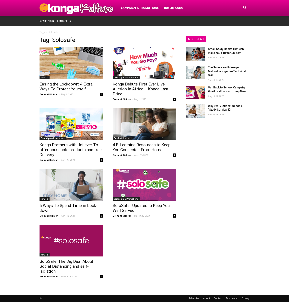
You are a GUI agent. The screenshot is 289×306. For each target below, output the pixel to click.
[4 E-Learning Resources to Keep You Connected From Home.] (144, 124)
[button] (244, 8)
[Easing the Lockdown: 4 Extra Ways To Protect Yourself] (71, 63)
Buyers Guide (173, 8)
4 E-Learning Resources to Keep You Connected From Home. (141, 147)
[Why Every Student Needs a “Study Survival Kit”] (195, 111)
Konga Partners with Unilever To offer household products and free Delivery (71, 149)
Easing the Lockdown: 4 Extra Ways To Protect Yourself (66, 86)
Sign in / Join (47, 20)
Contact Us (64, 20)
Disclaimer (232, 298)
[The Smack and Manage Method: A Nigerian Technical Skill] (195, 72)
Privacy (245, 298)
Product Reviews (122, 138)
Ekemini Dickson (49, 94)
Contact (218, 298)
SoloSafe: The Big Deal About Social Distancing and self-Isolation (66, 266)
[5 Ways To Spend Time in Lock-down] (71, 185)
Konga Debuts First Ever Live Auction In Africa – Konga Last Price (140, 89)
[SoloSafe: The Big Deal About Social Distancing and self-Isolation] (71, 240)
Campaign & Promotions (140, 8)
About (206, 298)
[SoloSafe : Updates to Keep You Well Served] (144, 185)
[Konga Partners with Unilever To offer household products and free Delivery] (71, 124)
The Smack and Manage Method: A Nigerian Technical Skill (227, 71)
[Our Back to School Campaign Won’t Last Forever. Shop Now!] (195, 92)
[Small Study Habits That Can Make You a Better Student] (195, 54)
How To (44, 77)
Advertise (194, 298)
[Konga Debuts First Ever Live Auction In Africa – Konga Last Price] (144, 63)
